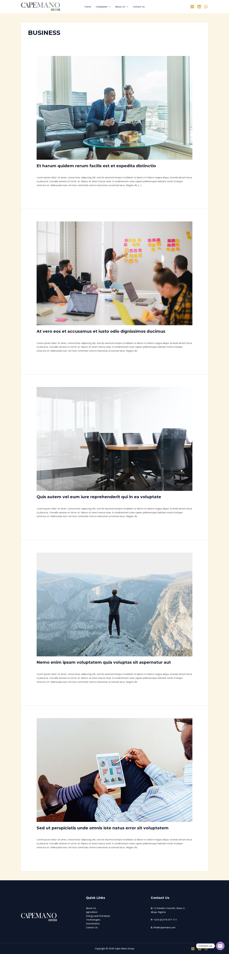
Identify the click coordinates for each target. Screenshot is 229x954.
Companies (102, 6)
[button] (109, 6)
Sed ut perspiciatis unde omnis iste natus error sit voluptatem (103, 827)
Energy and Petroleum (98, 915)
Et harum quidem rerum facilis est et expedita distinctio (96, 165)
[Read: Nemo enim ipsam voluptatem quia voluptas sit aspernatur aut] (114, 604)
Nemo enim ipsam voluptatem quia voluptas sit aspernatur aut (104, 662)
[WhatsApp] (206, 7)
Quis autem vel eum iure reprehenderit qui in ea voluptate (99, 496)
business (63, 171)
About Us (120, 6)
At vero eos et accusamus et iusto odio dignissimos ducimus (101, 331)
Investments (93, 923)
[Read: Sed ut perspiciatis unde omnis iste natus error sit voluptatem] (114, 769)
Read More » (43, 192)
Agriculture (92, 911)
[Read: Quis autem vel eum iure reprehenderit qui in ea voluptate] (114, 438)
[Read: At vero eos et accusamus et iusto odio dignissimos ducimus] (114, 273)
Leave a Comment (46, 171)
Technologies (93, 919)
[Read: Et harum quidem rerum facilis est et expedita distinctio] (114, 107)
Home (87, 6)
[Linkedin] (199, 7)
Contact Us (139, 6)
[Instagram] (192, 7)
